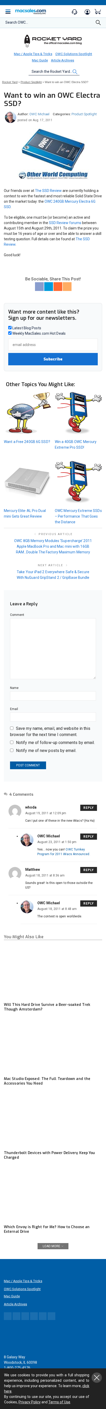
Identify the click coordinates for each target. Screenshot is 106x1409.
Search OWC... (16, 22)
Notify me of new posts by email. (46, 750)
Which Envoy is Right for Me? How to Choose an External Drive (47, 1229)
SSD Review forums (65, 223)
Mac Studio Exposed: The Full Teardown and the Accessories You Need (47, 1081)
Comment (17, 615)
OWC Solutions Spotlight (73, 54)
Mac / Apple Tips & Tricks (33, 54)
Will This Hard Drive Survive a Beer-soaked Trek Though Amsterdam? (47, 1007)
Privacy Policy (30, 1402)
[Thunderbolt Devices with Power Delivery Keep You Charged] (53, 1120)
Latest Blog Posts (26, 328)
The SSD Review (48, 191)
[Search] (98, 24)
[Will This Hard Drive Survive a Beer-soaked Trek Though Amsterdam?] (53, 971)
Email (14, 709)
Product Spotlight (84, 114)
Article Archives (62, 60)
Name (14, 688)
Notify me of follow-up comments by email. (55, 742)
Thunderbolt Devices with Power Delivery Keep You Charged (49, 1155)
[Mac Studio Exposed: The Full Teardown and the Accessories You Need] (53, 1046)
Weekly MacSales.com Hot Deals (39, 333)
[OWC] (53, 41)
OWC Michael (39, 114)
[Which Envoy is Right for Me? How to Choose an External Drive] (53, 1194)
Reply (88, 808)
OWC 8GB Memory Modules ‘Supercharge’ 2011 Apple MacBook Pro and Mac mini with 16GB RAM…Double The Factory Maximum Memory (53, 546)
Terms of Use (59, 1402)
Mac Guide (40, 60)
